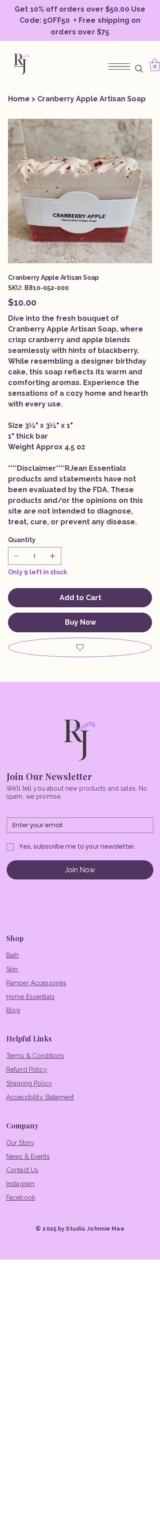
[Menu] (119, 66)
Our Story (20, 1142)
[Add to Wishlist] (80, 647)
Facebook (20, 1197)
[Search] (139, 68)
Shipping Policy (29, 1083)
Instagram (20, 1183)
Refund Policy (26, 1069)
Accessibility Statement (40, 1097)
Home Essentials (30, 996)
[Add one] (52, 556)
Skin (12, 969)
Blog (13, 1010)
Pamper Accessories (36, 983)
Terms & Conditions (35, 1055)
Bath (12, 955)
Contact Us (22, 1170)
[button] (155, 65)
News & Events (28, 1156)
